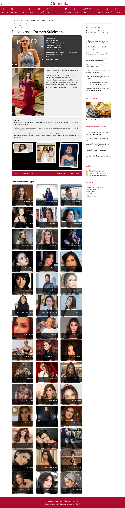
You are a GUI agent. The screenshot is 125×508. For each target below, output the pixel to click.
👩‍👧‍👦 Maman (68, 10)
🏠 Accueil (5, 10)
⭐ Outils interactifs (93, 194)
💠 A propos (117, 10)
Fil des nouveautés (95, 175)
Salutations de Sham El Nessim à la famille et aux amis (97, 66)
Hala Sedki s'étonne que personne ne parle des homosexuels (97, 151)
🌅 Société (41, 10)
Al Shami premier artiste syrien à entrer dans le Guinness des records (98, 42)
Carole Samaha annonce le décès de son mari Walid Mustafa (97, 133)
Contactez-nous (52, 501)
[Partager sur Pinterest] (26, 26)
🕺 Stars (23, 10)
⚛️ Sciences (77, 10)
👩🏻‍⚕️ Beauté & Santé (87, 10)
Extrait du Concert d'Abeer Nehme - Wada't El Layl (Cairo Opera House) (97, 32)
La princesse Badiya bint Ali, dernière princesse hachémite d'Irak (97, 60)
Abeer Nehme (90, 37)
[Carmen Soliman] (23, 153)
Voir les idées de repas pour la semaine (98, 120)
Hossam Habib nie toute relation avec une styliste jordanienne (98, 89)
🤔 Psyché (109, 10)
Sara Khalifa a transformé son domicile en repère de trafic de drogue (98, 145)
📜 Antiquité (14, 10)
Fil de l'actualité (94, 171)
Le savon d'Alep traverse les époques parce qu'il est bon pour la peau (97, 83)
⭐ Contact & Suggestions (95, 187)
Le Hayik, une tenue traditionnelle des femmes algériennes (98, 71)
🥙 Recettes (32, 10)
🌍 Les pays (49, 10)
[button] (2, 3)
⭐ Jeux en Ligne (91, 196)
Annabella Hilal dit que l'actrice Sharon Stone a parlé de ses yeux (98, 157)
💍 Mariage (100, 10)
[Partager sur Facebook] (14, 26)
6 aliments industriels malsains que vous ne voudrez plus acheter (97, 54)
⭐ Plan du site (91, 192)
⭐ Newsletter (91, 189)
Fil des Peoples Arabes (96, 173)
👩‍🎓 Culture (59, 10)
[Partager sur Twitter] (20, 26)
